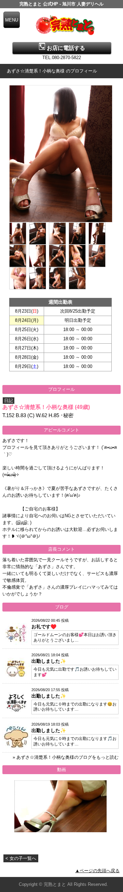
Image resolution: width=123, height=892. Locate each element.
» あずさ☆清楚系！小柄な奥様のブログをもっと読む (66, 757)
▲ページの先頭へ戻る (97, 870)
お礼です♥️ (43, 626)
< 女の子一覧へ (20, 858)
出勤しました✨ (48, 661)
